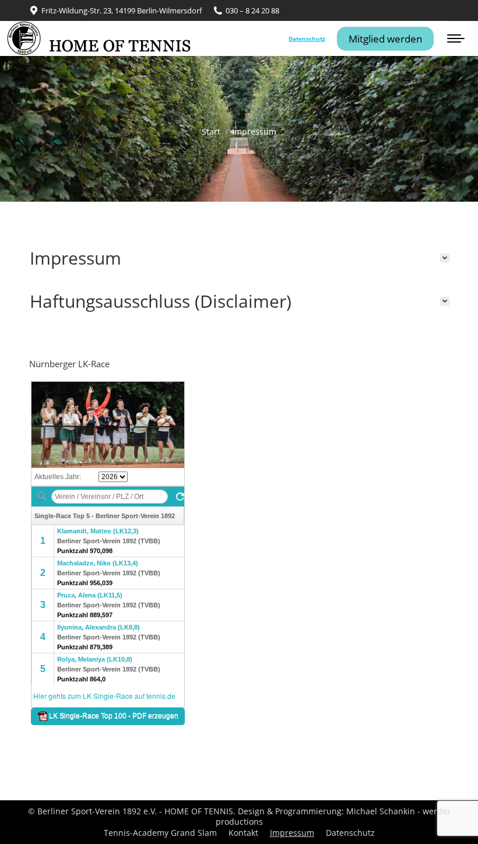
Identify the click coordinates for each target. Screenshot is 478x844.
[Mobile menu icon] (455, 38)
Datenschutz (307, 38)
